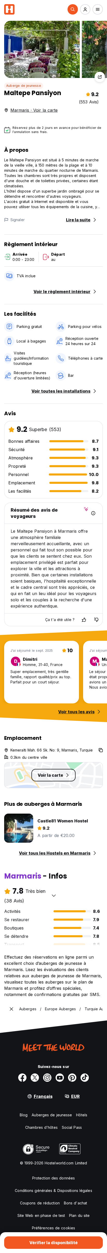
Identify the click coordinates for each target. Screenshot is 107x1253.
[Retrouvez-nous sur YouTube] (60, 1077)
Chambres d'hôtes (41, 1127)
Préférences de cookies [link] (53, 1228)
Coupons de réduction (40, 1203)
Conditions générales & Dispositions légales (53, 1190)
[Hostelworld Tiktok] (85, 1077)
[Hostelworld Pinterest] (72, 1077)
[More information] (93, 513)
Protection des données (53, 1178)
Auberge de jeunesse (23, 86)
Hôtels (81, 1115)
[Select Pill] (73, 9)
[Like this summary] (84, 620)
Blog (24, 1115)
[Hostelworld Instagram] (47, 1077)
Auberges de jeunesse (52, 1115)
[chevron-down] (54, 895)
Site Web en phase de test (41, 1215)
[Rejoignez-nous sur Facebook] (22, 1077)
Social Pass (72, 1127)
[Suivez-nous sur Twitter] (35, 1077)
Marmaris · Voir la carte (34, 110)
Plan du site (79, 1215)
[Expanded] (11, 1009)
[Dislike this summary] (96, 620)
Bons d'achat (75, 1203)
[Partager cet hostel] (100, 77)
